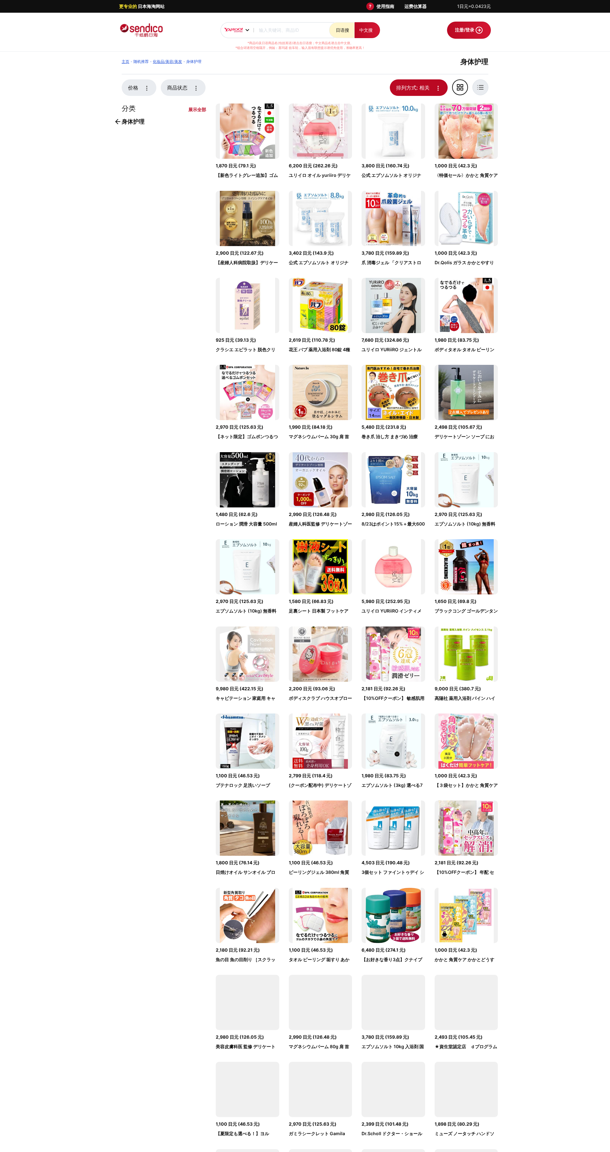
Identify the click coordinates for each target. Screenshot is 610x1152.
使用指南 (385, 6)
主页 (125, 61)
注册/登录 (465, 29)
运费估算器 (415, 6)
